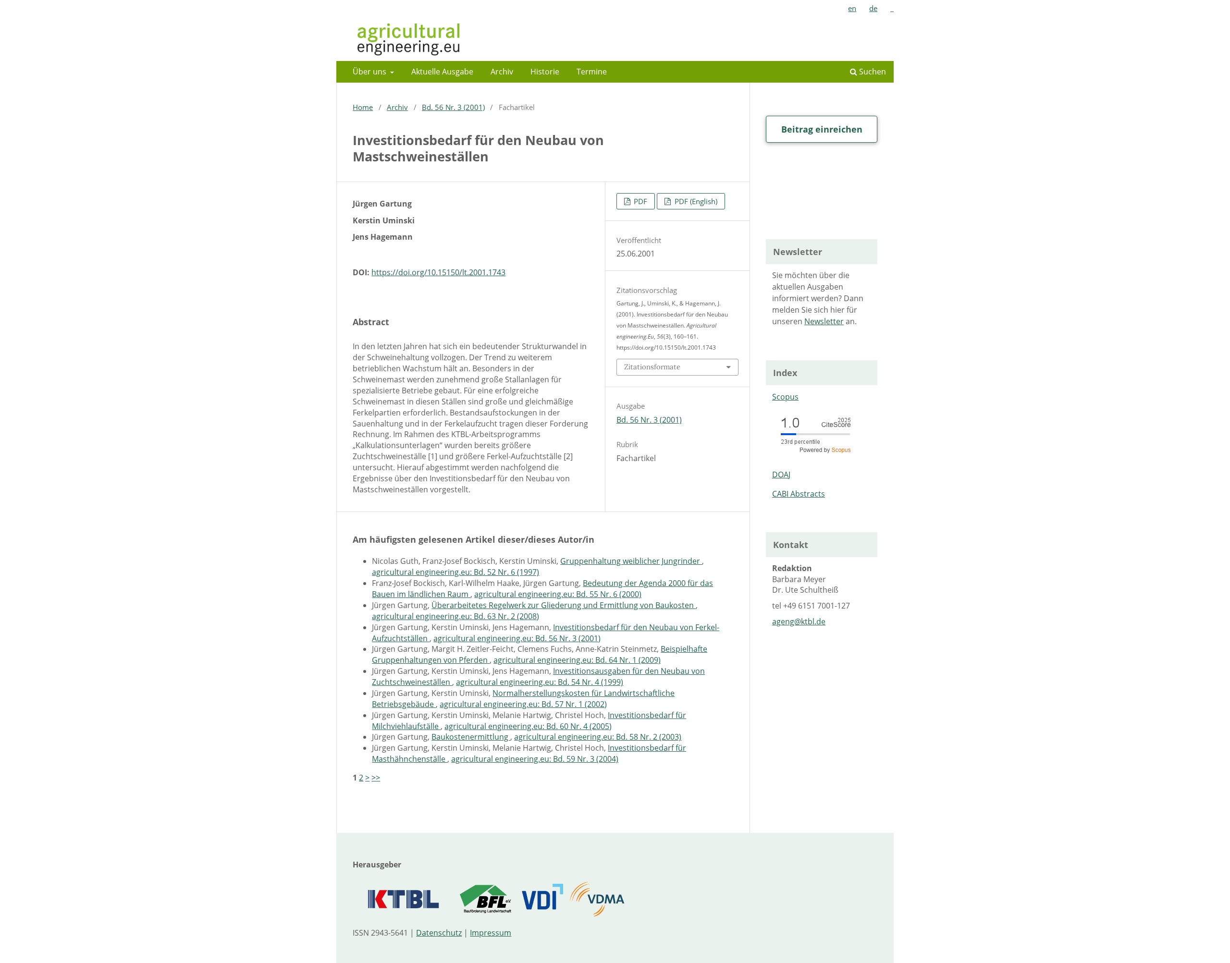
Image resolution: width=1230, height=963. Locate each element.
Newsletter (824, 321)
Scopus (785, 396)
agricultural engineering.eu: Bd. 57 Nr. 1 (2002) (523, 704)
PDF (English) (695, 201)
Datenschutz (439, 932)
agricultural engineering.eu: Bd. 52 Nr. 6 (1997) (455, 572)
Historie (544, 71)
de (873, 8)
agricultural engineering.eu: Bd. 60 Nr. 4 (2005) (528, 726)
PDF (639, 201)
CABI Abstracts (798, 493)
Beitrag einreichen (821, 129)
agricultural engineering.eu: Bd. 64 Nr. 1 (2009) (577, 660)
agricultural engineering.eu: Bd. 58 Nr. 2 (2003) (597, 736)
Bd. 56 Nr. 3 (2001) (453, 107)
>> (375, 777)
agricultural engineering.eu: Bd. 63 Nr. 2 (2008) (455, 616)
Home (363, 107)
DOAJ (781, 474)
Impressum (490, 932)
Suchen (871, 71)
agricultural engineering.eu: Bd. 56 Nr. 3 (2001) (517, 638)
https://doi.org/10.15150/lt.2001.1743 (438, 272)
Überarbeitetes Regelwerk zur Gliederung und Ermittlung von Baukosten (563, 605)
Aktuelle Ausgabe (442, 71)
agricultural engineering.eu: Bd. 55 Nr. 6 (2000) (557, 594)
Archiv (502, 71)
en (852, 8)
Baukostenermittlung (470, 736)
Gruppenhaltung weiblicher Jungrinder (631, 561)
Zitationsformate (652, 366)
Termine (592, 71)
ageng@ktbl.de (798, 621)
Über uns (370, 71)
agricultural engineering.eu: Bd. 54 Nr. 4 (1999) (539, 682)
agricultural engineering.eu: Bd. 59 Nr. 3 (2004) (534, 759)
